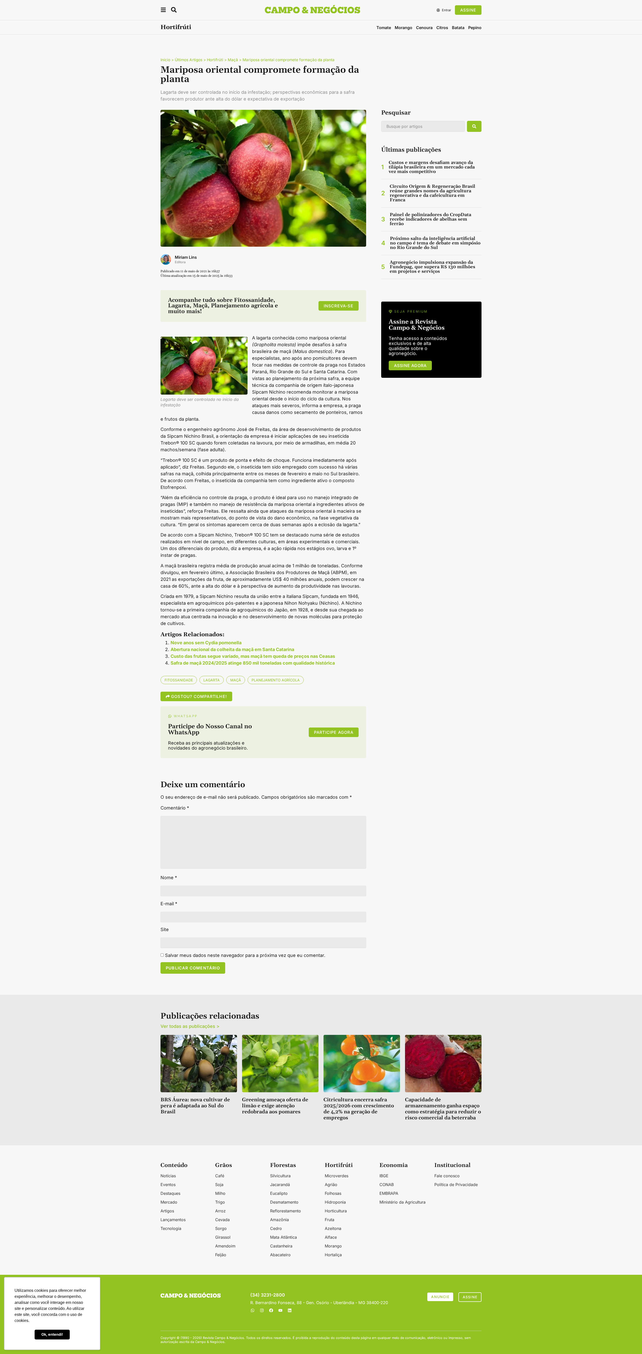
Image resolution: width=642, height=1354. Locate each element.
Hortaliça (333, 1254)
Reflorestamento (285, 1210)
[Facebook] (271, 1310)
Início (165, 59)
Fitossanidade (179, 680)
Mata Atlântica (283, 1237)
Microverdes (336, 1175)
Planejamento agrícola (276, 680)
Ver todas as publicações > (189, 1026)
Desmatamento (284, 1202)
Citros (442, 27)
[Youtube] (280, 1310)
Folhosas (333, 1193)
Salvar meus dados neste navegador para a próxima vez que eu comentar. (245, 955)
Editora (180, 262)
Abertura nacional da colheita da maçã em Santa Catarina (232, 649)
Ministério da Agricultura (402, 1202)
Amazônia (279, 1219)
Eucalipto (279, 1193)
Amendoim (225, 1245)
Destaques (170, 1193)
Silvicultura (280, 1175)
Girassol (222, 1237)
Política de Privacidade (456, 1184)
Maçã (233, 59)
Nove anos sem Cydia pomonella (206, 642)
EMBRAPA (388, 1193)
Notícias (168, 1175)
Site (164, 929)
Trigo (220, 1202)
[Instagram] (262, 1310)
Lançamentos (173, 1219)
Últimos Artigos (188, 59)
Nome (168, 877)
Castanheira (281, 1245)
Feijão (220, 1254)
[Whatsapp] (253, 1310)
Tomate (383, 27)
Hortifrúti (175, 27)
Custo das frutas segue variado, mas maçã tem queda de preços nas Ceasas (253, 656)
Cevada (222, 1219)
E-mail (168, 903)
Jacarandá (280, 1184)
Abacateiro (280, 1254)
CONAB (386, 1184)
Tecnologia (170, 1228)
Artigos (167, 1210)
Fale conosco (447, 1175)
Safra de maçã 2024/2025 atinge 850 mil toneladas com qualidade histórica (253, 663)
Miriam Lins (186, 257)
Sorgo (221, 1228)
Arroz (220, 1210)
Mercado (168, 1202)
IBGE (383, 1175)
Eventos (168, 1184)
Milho (220, 1193)
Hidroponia (335, 1202)
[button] (163, 10)
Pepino (475, 27)
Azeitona (333, 1228)
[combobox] (423, 126)
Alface (331, 1237)
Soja (219, 1184)
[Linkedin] (290, 1310)
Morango (403, 27)
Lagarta (211, 680)
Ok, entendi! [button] (52, 1334)
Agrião (331, 1184)
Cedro (276, 1228)
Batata (458, 27)
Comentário (174, 808)
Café (219, 1175)
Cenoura (424, 27)
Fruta (329, 1219)
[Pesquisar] (474, 126)
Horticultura (336, 1210)
